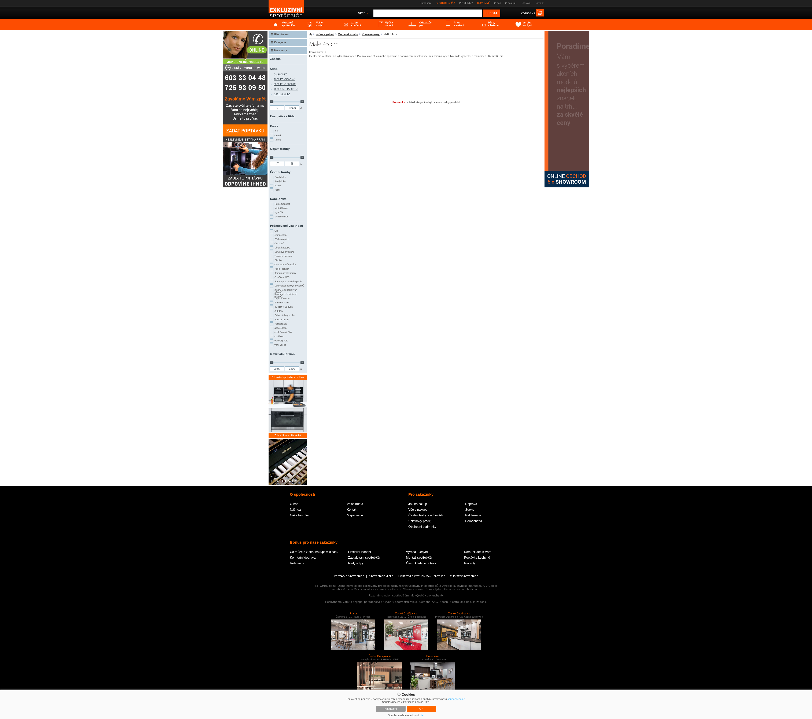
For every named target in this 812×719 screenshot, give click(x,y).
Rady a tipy (356, 563)
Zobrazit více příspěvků (287, 435)
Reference (297, 563)
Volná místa (355, 504)
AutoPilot (278, 311)
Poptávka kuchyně (477, 557)
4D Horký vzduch (283, 307)
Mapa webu (355, 515)
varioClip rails (281, 340)
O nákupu (510, 3)
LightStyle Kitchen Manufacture (421, 576)
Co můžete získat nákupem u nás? (314, 552)
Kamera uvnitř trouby (285, 273)
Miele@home (281, 208)
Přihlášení (425, 3)
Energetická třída (282, 116)
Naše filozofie (299, 515)
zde (421, 715)
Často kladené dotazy (421, 563)
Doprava (526, 3)
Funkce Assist (281, 319)
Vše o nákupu (417, 509)
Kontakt (539, 3)
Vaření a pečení (325, 34)
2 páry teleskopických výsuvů (285, 291)
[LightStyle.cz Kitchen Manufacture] (288, 462)
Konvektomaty (371, 34)
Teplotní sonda (281, 298)
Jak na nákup (417, 504)
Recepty (470, 563)
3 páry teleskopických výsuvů (285, 295)
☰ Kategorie (278, 42)
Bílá (276, 131)
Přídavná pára (281, 239)
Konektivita (278, 199)
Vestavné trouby (348, 34)
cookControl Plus (283, 332)
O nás (497, 3)
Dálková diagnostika (284, 315)
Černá (277, 135)
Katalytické (280, 181)
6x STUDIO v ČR (445, 3)
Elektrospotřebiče (464, 576)
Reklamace (473, 515)
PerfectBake (280, 323)
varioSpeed (280, 345)
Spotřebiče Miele (381, 576)
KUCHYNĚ (483, 3)
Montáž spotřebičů (419, 557)
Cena (273, 68)
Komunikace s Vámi (478, 552)
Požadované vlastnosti (286, 225)
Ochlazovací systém (285, 264)
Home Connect (282, 204)
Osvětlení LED (281, 277)
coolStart (279, 336)
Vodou (277, 185)
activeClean (280, 328)
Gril (276, 230)
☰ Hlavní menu (280, 34)
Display (278, 260)
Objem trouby (280, 148)
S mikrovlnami (281, 302)
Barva (274, 126)
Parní (277, 189)
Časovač (279, 243)
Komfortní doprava (302, 557)
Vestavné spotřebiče (349, 576)
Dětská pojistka (282, 247)
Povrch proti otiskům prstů (288, 281)
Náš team (296, 509)
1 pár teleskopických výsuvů (289, 285)
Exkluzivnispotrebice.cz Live (288, 377)
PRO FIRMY (466, 3)
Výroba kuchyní (417, 552)
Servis (469, 509)
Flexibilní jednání (359, 552)
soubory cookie (456, 699)
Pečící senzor (281, 268)
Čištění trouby (280, 172)
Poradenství (473, 521)
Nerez (277, 139)
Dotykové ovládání (284, 252)
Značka (275, 58)
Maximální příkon (282, 354)
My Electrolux (281, 216)
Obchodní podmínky (422, 526)
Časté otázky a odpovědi (425, 515)
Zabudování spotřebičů (364, 557)
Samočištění (280, 235)
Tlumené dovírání (283, 256)
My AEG (278, 212)
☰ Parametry (279, 50)
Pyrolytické (280, 177)
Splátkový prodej (419, 521)
